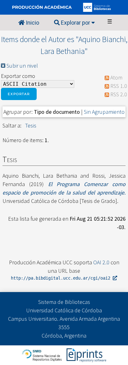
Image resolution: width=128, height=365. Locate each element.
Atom (116, 77)
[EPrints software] (86, 354)
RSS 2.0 (118, 94)
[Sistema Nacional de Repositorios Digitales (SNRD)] (42, 354)
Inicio (32, 22)
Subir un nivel (22, 65)
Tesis (30, 125)
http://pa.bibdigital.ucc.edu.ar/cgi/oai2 (62, 278)
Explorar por (75, 22)
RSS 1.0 (118, 85)
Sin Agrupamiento (104, 111)
